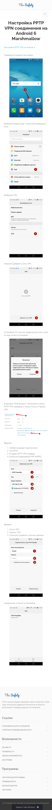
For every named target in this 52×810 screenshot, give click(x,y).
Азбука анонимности (12, 756)
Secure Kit (6, 747)
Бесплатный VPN (9, 786)
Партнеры (6, 790)
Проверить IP (8, 752)
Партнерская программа (13, 777)
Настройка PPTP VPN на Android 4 (19, 47)
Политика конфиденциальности (16, 730)
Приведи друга (9, 781)
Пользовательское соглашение (16, 726)
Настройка (7, 760)
